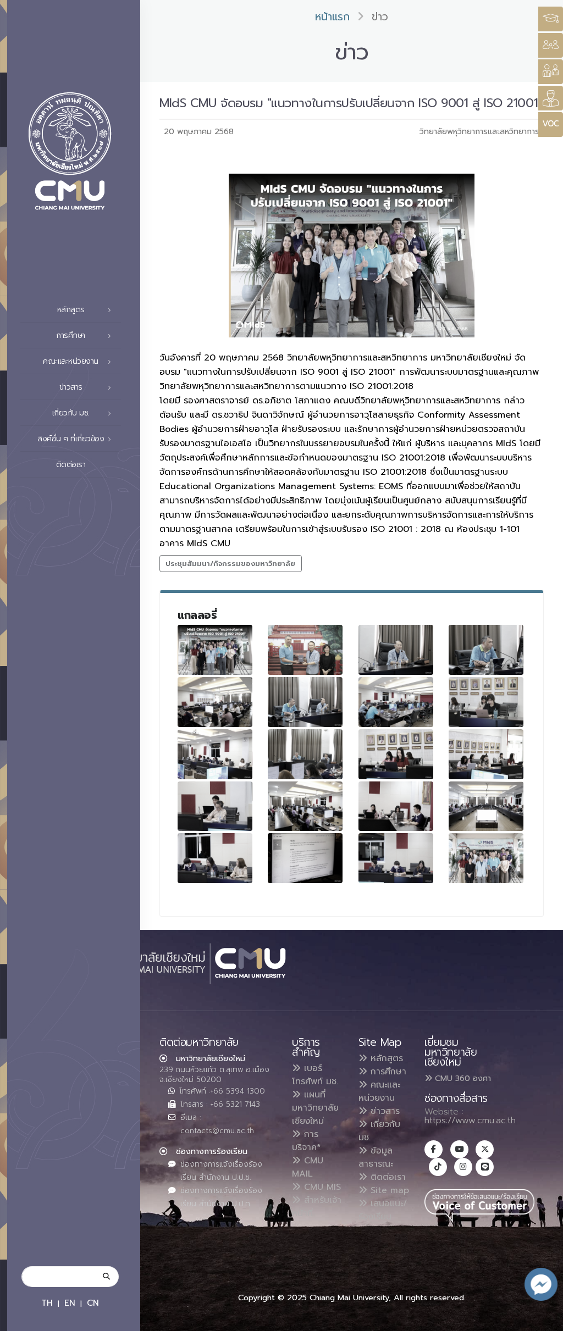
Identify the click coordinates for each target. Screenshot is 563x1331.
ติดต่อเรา (71, 464)
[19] (486, 858)
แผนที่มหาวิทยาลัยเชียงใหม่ (315, 1108)
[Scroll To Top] (544, 1318)
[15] (486, 806)
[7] (395, 702)
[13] (305, 806)
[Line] (485, 1167)
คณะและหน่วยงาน (379, 1091)
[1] (215, 650)
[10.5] (305, 754)
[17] (305, 858)
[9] (215, 754)
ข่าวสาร (383, 1111)
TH (47, 1302)
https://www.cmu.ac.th (470, 1120)
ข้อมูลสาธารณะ (375, 1157)
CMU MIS (321, 1187)
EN (69, 1302)
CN (93, 1302)
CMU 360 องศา (461, 1078)
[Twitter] (485, 1149)
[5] (215, 702)
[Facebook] (433, 1149)
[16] (215, 858)
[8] (486, 702)
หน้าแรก (332, 17)
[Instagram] (463, 1167)
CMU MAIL (307, 1167)
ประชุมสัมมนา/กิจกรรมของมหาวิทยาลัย (230, 563)
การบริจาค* (306, 1141)
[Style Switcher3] (550, 19)
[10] (395, 754)
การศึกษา (386, 1071)
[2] (305, 650)
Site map (388, 1190)
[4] (486, 650)
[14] (395, 806)
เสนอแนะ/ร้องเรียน (382, 1210)
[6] (305, 702)
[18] (395, 858)
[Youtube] (459, 1149)
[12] (215, 806)
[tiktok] (438, 1167)
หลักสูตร (385, 1058)
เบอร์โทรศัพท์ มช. (315, 1075)
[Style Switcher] (550, 45)
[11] (486, 754)
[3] (395, 650)
